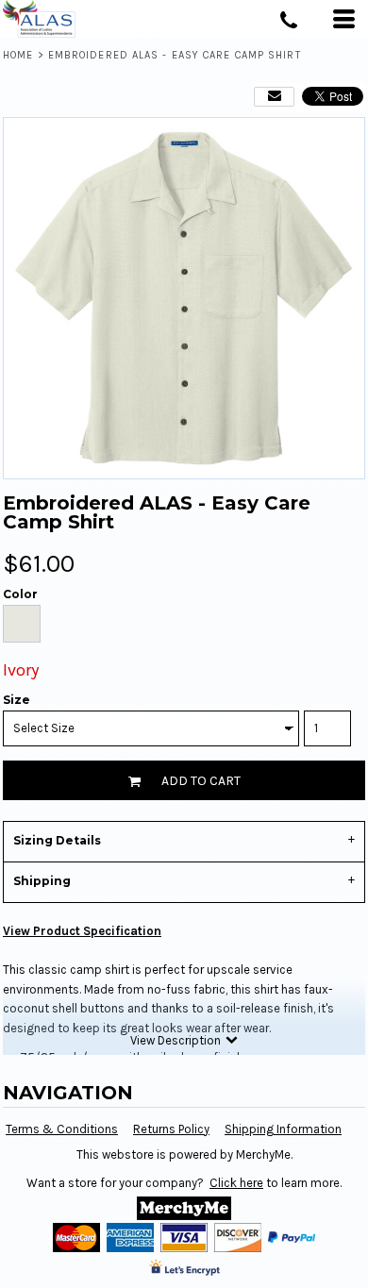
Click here (236, 1183)
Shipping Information (283, 1129)
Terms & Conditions (62, 1129)
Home (18, 55)
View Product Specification (82, 931)
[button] (184, 1208)
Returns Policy (171, 1129)
